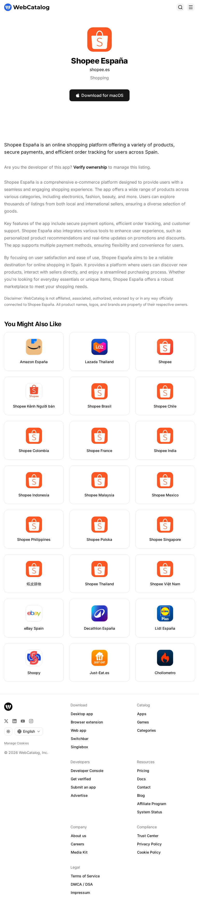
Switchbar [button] (79, 738)
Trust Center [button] (147, 835)
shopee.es (100, 69)
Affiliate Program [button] (151, 803)
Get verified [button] (81, 779)
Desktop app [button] (82, 714)
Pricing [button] (143, 770)
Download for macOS (102, 95)
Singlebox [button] (79, 747)
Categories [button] (146, 730)
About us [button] (78, 835)
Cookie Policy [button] (149, 852)
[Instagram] (31, 721)
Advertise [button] (79, 795)
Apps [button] (141, 714)
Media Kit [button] (79, 852)
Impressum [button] (80, 892)
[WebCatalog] (8, 707)
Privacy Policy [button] (149, 844)
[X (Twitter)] (6, 721)
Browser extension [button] (87, 722)
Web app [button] (78, 730)
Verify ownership (90, 167)
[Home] (26, 7)
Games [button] (143, 722)
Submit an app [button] (83, 787)
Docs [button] (141, 779)
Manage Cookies (16, 743)
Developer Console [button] (87, 770)
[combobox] (29, 731)
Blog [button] (141, 795)
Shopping (99, 77)
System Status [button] (149, 812)
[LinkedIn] (14, 721)
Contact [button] (144, 787)
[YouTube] (23, 721)
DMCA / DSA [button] (82, 884)
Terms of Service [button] (85, 876)
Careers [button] (77, 844)
